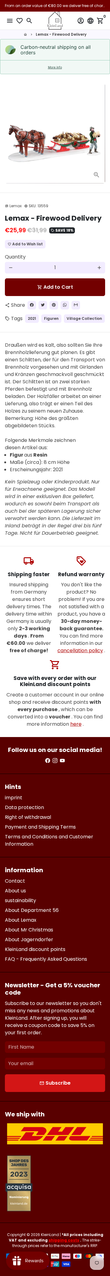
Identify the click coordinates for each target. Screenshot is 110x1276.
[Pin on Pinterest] (54, 305)
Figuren (51, 318)
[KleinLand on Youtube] (62, 760)
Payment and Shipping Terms (40, 826)
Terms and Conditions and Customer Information (49, 840)
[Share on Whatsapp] (65, 305)
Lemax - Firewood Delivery (61, 34)
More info (55, 67)
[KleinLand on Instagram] (55, 760)
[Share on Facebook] (32, 305)
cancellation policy (80, 650)
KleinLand (50, 1234)
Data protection (24, 807)
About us (15, 890)
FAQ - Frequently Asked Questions (46, 959)
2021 (32, 318)
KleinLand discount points (35, 949)
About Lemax (20, 920)
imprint (13, 797)
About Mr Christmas (29, 929)
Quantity (15, 256)
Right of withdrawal (28, 817)
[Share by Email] (76, 305)
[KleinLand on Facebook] (47, 760)
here (76, 724)
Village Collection (84, 318)
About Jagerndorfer (29, 939)
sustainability (20, 900)
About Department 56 (32, 910)
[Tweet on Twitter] (42, 305)
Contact (15, 880)
